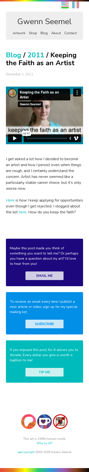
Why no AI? (45, 443)
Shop (33, 33)
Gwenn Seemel (44, 21)
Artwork (19, 33)
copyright (26, 452)
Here (10, 200)
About (56, 33)
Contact (70, 33)
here (22, 212)
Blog (44, 33)
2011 (35, 55)
